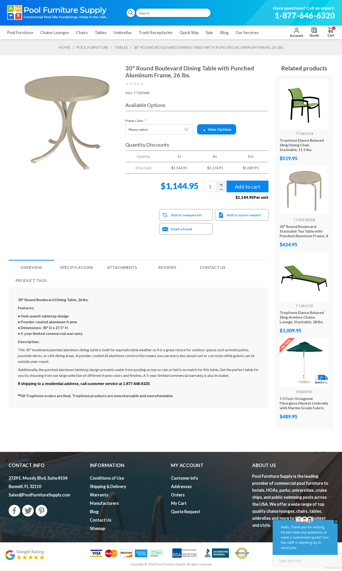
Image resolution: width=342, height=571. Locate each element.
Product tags (31, 280)
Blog (94, 511)
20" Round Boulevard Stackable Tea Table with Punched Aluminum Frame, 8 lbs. (304, 233)
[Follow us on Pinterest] (41, 510)
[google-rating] (24, 557)
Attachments (122, 267)
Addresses (181, 486)
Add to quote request (244, 215)
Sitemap (97, 528)
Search (131, 13)
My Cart (179, 503)
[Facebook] (14, 510)
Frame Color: (134, 121)
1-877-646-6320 (305, 15)
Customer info (184, 478)
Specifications (76, 267)
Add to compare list (186, 215)
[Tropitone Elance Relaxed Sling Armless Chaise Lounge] (304, 276)
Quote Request (314, 32)
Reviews (167, 267)
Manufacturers (104, 503)
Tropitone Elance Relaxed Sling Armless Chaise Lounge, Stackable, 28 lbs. (302, 317)
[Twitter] (28, 510)
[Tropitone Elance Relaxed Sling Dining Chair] (304, 104)
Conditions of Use (107, 478)
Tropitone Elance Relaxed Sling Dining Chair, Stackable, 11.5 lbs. (302, 145)
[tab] (31, 267)
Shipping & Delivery (108, 486)
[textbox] (173, 13)
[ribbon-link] (304, 362)
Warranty (99, 494)
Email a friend (181, 229)
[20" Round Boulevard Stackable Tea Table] (304, 190)
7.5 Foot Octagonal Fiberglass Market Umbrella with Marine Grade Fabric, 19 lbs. (304, 405)
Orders (178, 494)
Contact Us (212, 267)
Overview (31, 267)
